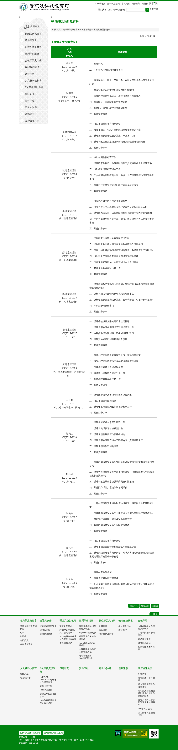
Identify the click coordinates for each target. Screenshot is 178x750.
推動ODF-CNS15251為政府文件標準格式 (48, 679)
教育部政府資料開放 (146, 679)
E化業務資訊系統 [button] (34, 87)
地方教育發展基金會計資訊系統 (48, 701)
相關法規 (142, 674)
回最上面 (145, 606)
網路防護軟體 (46, 634)
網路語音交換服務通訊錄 (87, 637)
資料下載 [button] (29, 100)
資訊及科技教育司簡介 (28, 627)
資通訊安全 (46, 620)
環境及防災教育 (68, 620)
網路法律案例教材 (116, 9)
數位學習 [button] (29, 74)
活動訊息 (123, 668)
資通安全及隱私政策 (53, 732)
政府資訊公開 (145, 668)
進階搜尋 (153, 9)
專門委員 (24, 640)
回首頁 (145, 3)
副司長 (23, 636)
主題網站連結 (66, 643)
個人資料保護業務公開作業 (146, 685)
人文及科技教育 (28, 668)
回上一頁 (134, 606)
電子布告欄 (105, 668)
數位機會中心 (124, 626)
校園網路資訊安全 (48, 626)
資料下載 (84, 668)
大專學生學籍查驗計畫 (48, 695)
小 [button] (150, 3)
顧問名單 (24, 674)
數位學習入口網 (107, 620)
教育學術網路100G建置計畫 (85, 657)
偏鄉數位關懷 (125, 620)
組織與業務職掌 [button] (33, 33)
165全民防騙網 (145, 708)
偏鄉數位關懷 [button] (32, 67)
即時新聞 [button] (29, 94)
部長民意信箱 (113, 3)
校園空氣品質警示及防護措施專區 (68, 631)
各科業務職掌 (85, 29)
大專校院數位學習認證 (146, 633)
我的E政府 (118, 733)
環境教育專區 (66, 626)
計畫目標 (103, 626)
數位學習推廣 (144, 639)
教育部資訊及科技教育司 (44, 7)
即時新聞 (64, 668)
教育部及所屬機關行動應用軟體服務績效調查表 (146, 693)
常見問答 (126, 3)
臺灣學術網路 (86, 620)
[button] (147, 10)
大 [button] (156, 3)
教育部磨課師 (144, 643)
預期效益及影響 (106, 634)
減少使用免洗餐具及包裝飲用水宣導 (68, 637)
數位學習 (143, 620)
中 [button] (153, 3)
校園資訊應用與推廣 (146, 648)
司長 (22, 632)
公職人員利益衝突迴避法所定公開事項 (146, 702)
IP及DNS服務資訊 (87, 632)
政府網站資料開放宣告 (30, 732)
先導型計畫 (25, 678)
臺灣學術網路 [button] (32, 53)
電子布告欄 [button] (31, 107)
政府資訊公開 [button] (32, 121)
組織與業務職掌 (70, 29)
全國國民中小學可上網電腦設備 (87, 650)
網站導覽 (101, 3)
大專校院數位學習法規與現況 (146, 627)
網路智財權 (45, 630)
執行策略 (103, 630)
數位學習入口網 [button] (33, 60)
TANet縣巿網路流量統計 (87, 644)
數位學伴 (122, 630)
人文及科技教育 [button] (33, 80)
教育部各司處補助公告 (146, 713)
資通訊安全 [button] (31, 40)
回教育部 (136, 3)
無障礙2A (135, 733)
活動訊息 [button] (29, 114)
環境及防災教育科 (102, 29)
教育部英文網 (46, 686)
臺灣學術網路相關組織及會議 (87, 627)
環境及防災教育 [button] (33, 47)
